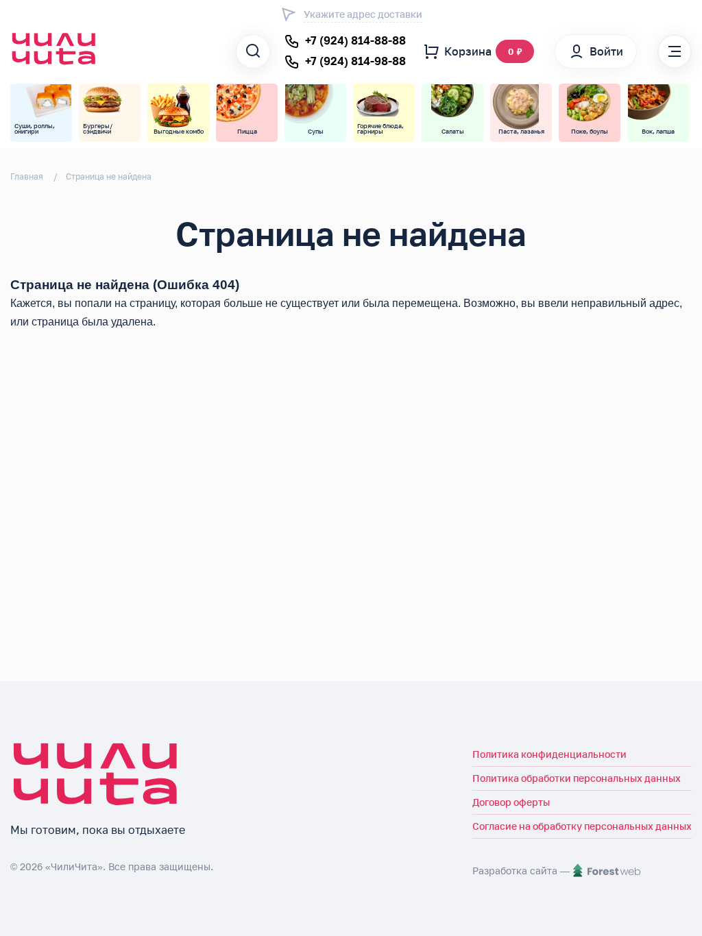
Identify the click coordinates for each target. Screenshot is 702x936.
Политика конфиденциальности (549, 754)
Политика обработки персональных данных (576, 778)
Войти (606, 51)
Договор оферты (511, 802)
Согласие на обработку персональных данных (582, 826)
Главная (26, 176)
